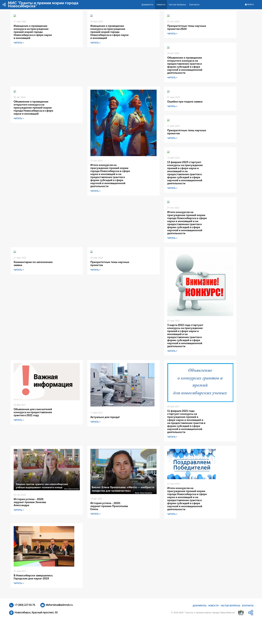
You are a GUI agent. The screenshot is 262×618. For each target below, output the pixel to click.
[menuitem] (147, 4)
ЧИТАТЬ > (19, 42)
